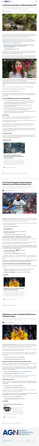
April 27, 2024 (23, 234)
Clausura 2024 (8, 305)
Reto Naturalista (24, 173)
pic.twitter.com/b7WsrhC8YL (9, 232)
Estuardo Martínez (8, 11)
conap (13, 173)
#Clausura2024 (16, 231)
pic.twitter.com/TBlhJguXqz (9, 46)
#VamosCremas (23, 231)
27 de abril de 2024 (15, 11)
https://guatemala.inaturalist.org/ (7, 82)
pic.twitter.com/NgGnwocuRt (16, 396)
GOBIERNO (25, 11)
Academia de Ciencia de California (18, 40)
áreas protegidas (8, 173)
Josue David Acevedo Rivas (10, 190)
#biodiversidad (17, 44)
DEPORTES (23, 190)
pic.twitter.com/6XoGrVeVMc (19, 357)
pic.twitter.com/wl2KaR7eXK (17, 385)
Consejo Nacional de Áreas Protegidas (22, 34)
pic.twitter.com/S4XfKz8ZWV (9, 251)
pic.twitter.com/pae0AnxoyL (25, 371)
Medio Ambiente (30, 11)
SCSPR (3, 442)
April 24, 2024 (16, 49)
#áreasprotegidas (8, 44)
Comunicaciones (14, 305)
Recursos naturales (18, 173)
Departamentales (21, 11)
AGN (15, 218)
